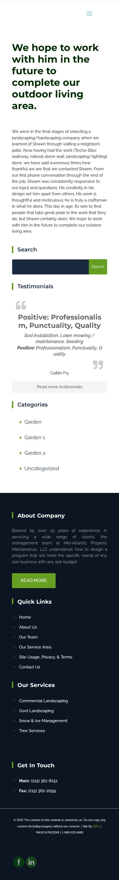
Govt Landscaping (36, 710)
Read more (34, 580)
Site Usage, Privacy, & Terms (45, 657)
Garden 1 (34, 437)
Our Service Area (35, 647)
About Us (28, 627)
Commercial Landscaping (43, 700)
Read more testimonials (59, 386)
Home (25, 617)
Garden (33, 422)
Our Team (28, 637)
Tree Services (32, 730)
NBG (96, 826)
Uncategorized (41, 468)
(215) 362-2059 (37, 790)
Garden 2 (34, 453)
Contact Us (29, 667)
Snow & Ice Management (43, 720)
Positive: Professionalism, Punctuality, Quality (59, 321)
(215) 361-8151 (38, 780)
